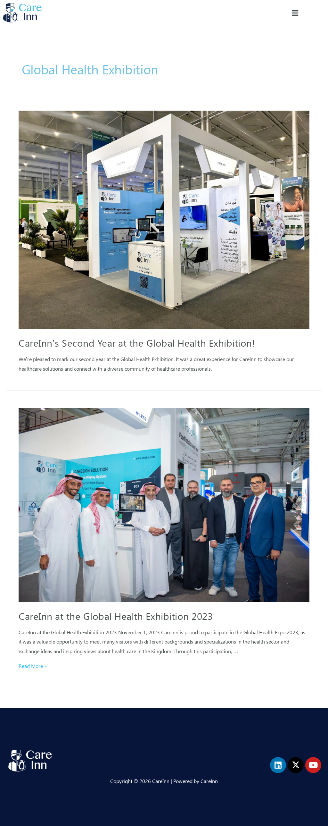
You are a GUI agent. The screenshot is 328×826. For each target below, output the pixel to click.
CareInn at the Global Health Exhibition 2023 (116, 616)
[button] (295, 13)
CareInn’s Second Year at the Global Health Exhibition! (137, 342)
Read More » (33, 665)
